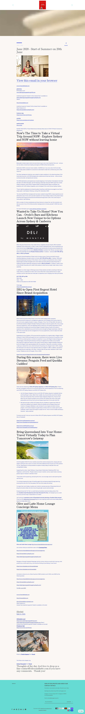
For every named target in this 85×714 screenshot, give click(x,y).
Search (14, 683)
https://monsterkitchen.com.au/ (24, 286)
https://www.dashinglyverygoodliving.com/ (27, 620)
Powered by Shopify (42, 710)
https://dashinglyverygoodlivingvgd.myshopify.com (29, 97)
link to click (19, 125)
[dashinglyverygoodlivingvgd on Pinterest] (16, 709)
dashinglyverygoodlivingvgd (46, 708)
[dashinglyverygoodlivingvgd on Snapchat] (21, 709)
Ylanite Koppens (25, 654)
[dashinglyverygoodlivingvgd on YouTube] (25, 709)
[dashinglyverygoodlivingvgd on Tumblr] (23, 709)
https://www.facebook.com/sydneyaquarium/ (27, 422)
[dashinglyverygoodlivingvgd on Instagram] (18, 709)
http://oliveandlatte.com (22, 102)
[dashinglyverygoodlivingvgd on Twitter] (14, 709)
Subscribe (69, 701)
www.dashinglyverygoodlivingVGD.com (26, 92)
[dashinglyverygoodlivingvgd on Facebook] (12, 709)
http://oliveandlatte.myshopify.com (25, 601)
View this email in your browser (37, 80)
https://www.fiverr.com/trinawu (24, 115)
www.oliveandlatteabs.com (23, 85)
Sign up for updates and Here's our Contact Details (56, 684)
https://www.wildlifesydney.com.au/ (25, 425)
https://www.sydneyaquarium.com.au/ (26, 420)
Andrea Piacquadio (21, 664)
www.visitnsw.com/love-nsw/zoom (38, 208)
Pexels (33, 654)
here (21, 285)
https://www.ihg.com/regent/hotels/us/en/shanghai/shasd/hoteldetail (33, 354)
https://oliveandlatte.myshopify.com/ (25, 109)
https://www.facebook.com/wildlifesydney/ (27, 427)
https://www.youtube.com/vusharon (25, 120)
